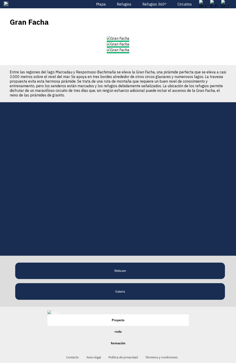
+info (118, 331)
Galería (120, 291)
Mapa (101, 4)
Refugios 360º (154, 4)
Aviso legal (93, 357)
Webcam (120, 271)
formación (118, 343)
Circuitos (184, 4)
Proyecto (118, 320)
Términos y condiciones (161, 357)
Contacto (72, 357)
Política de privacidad (123, 357)
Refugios (124, 4)
